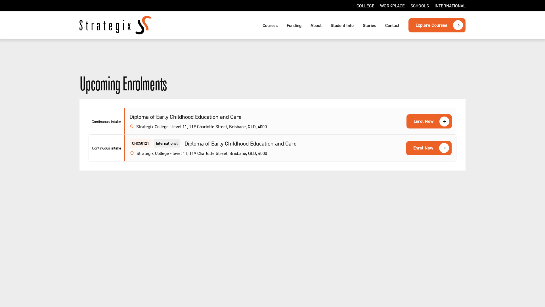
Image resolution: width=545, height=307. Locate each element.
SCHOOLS (419, 6)
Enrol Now (423, 121)
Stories (369, 25)
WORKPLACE (392, 6)
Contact (392, 25)
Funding (294, 25)
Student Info (342, 25)
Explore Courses (431, 25)
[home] (115, 25)
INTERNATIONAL (450, 6)
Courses (270, 25)
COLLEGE (365, 6)
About (316, 25)
